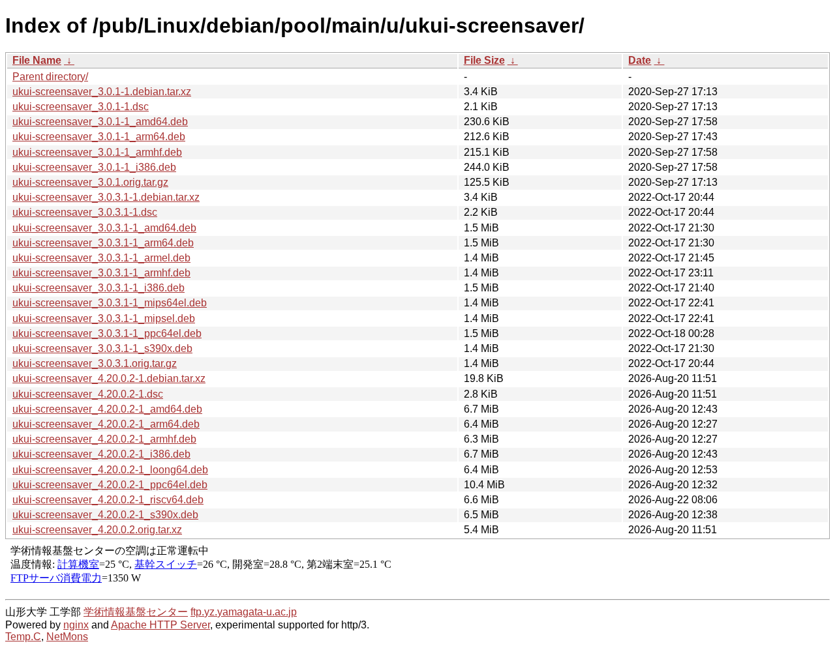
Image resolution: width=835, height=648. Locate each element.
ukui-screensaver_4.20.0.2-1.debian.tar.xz (108, 378)
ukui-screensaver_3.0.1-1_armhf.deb (97, 152)
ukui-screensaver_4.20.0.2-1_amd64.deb (107, 409)
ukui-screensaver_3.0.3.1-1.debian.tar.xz (106, 197)
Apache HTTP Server (160, 624)
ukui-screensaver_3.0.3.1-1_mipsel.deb (103, 318)
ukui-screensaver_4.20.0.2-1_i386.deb (101, 454)
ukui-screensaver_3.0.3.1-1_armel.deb (101, 257)
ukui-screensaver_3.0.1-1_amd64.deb (100, 121)
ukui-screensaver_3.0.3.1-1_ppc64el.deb (107, 333)
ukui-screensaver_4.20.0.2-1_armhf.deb (104, 439)
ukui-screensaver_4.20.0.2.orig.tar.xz (97, 529)
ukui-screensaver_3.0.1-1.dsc (80, 106)
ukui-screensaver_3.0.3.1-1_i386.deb (98, 287)
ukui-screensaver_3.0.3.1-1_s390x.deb (102, 348)
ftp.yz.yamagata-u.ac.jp (243, 611)
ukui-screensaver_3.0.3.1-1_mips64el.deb (109, 302)
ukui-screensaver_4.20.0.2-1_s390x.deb (105, 514)
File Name (36, 60)
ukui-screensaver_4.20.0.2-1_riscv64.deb (108, 499)
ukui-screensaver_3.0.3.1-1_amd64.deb (104, 227)
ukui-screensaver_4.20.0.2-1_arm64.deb (106, 424)
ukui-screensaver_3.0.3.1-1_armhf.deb (101, 272)
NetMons (67, 636)
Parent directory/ (50, 76)
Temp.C (23, 636)
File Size (484, 60)
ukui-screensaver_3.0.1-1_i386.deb (94, 167)
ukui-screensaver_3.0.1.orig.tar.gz (90, 182)
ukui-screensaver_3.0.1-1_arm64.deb (98, 136)
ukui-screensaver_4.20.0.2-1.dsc (87, 394)
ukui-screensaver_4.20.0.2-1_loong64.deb (110, 469)
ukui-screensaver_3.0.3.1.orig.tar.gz (94, 363)
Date (639, 60)
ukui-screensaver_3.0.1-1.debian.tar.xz (101, 91)
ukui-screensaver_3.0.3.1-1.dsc (84, 212)
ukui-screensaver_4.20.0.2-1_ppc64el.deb (109, 484)
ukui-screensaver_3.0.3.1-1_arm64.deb (103, 242)
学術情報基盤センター (136, 611)
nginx (76, 624)
